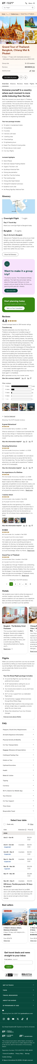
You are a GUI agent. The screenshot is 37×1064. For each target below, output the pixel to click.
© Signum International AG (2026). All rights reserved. (17, 1060)
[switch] (25, 910)
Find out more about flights (12, 717)
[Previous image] (22, 923)
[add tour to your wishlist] (21, 77)
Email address (10, 959)
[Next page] (30, 584)
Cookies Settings (7, 1057)
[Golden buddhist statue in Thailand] (31, 37)
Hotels (26, 84)
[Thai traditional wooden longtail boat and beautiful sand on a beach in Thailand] (25, 17)
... (7, 14)
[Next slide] (34, 630)
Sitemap (27, 1053)
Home (3, 14)
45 (26, 584)
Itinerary (13, 84)
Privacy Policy (19, 1053)
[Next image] (26, 923)
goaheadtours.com (27, 1013)
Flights (32, 84)
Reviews (20, 84)
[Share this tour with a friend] (25, 77)
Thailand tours (15, 14)
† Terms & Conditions (8, 1053)
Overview (5, 84)
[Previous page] (7, 584)
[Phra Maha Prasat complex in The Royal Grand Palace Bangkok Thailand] (0, 17)
